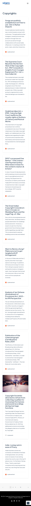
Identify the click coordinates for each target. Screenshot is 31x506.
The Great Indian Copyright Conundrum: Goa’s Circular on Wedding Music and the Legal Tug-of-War (15, 210)
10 (20, 487)
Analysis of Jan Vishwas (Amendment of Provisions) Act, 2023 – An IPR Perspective (14, 295)
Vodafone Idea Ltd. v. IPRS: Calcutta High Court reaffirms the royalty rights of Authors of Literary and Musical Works (15, 116)
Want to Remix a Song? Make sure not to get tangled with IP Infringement (14, 252)
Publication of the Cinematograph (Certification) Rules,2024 (12, 338)
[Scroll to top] (28, 503)
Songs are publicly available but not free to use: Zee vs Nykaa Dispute (15, 23)
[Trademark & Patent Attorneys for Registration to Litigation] (6, 3)
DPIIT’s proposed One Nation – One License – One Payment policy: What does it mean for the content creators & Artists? (14, 163)
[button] (27, 3)
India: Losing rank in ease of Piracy (13, 446)
